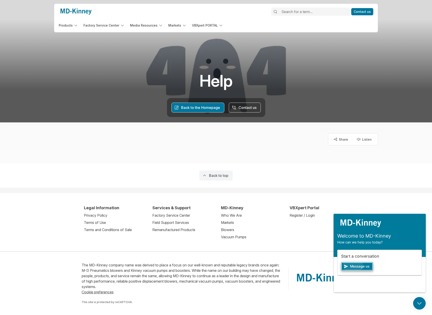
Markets (227, 222)
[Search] (275, 12)
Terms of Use (95, 222)
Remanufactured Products (173, 229)
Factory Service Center (171, 215)
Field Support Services (170, 222)
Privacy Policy (95, 215)
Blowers (227, 229)
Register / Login (302, 215)
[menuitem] (68, 25)
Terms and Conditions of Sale (108, 229)
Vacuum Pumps (233, 237)
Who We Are (231, 215)
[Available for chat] (419, 303)
